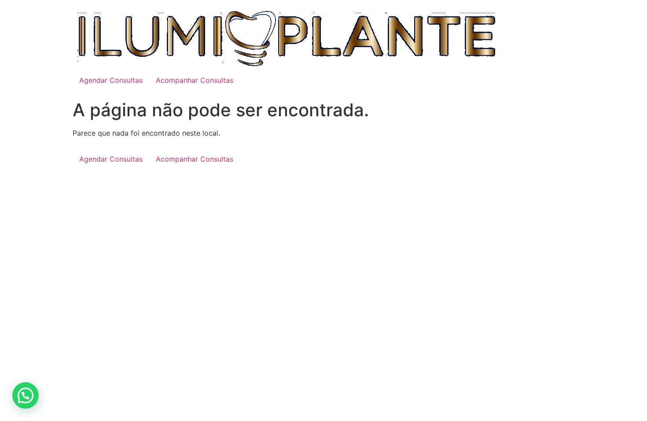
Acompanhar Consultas (194, 80)
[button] (25, 395)
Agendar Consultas (111, 80)
